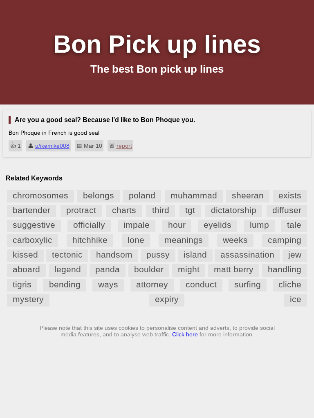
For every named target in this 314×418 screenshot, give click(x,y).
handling (284, 269)
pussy (158, 254)
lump (259, 224)
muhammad (193, 195)
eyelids (217, 224)
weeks (235, 240)
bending (65, 284)
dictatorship (233, 210)
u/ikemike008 (52, 145)
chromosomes (40, 195)
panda (107, 269)
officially (89, 224)
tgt (190, 210)
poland (142, 195)
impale (136, 224)
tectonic (67, 254)
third (160, 210)
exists (289, 195)
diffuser (286, 210)
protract (81, 210)
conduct (201, 284)
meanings (183, 240)
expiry (167, 299)
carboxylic (32, 240)
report (124, 145)
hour (177, 224)
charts (124, 210)
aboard (26, 269)
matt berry (233, 269)
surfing (247, 284)
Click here (185, 334)
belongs (98, 195)
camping (284, 240)
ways (108, 284)
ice (295, 299)
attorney (152, 284)
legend (67, 269)
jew (294, 254)
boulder (149, 269)
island (195, 254)
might (189, 269)
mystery (28, 299)
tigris (22, 284)
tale (294, 224)
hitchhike (90, 240)
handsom (114, 254)
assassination (247, 254)
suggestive (34, 224)
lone (136, 240)
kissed (25, 254)
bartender (31, 210)
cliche (289, 284)
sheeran (248, 195)
